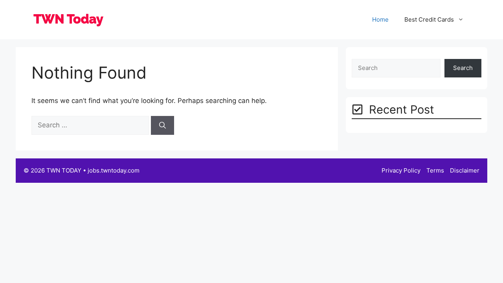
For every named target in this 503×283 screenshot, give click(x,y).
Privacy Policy (401, 170)
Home (380, 19)
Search (463, 68)
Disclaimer (464, 170)
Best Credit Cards (429, 19)
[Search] (162, 125)
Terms (435, 170)
